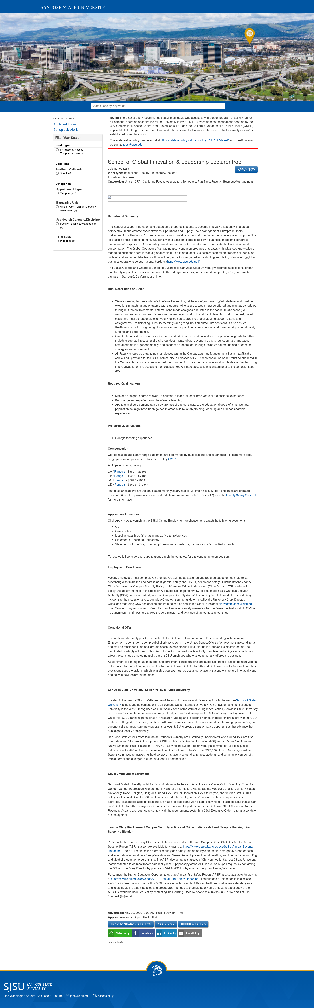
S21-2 (172, 459)
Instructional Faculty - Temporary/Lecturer (73, 151)
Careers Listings (64, 118)
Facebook (147, 933)
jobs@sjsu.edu (132, 144)
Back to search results (131, 924)
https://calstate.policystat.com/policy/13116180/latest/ (195, 140)
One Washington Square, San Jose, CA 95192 (33, 996)
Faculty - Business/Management (78, 225)
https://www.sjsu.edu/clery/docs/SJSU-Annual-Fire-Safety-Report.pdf (155, 879)
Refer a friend (193, 924)
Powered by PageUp (115, 942)
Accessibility (105, 996)
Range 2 (119, 471)
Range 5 (120, 484)
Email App (193, 933)
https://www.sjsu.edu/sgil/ (183, 261)
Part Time (67, 240)
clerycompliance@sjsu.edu (236, 604)
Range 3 (119, 476)
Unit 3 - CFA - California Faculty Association (78, 208)
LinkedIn (170, 933)
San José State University (73, 7)
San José (67, 173)
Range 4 (120, 480)
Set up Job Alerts (65, 129)
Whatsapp (123, 933)
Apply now (246, 169)
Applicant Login (64, 124)
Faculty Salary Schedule (241, 495)
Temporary (67, 193)
